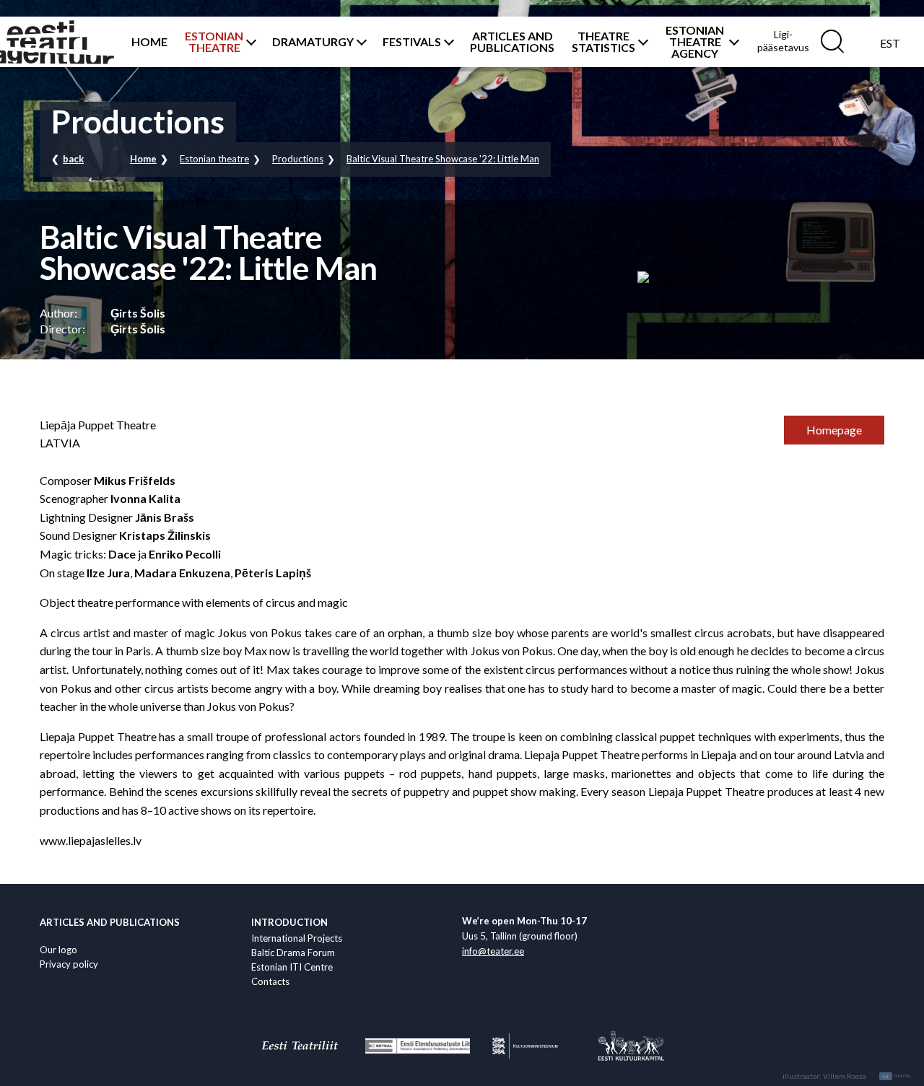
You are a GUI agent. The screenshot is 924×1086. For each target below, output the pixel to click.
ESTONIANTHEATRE (214, 41)
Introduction (289, 922)
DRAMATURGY (313, 42)
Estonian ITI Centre (292, 967)
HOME (149, 42)
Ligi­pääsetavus (783, 40)
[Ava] (249, 42)
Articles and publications (110, 922)
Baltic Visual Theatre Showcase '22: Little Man (442, 159)
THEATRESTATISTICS (603, 41)
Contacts (270, 981)
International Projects (296, 938)
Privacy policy (69, 964)
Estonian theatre (214, 159)
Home (143, 159)
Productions (297, 159)
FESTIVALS (412, 42)
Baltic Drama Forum (293, 952)
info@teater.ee (493, 951)
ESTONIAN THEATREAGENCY (695, 42)
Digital (897, 1076)
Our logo (58, 949)
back (73, 159)
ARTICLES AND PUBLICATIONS (512, 41)
